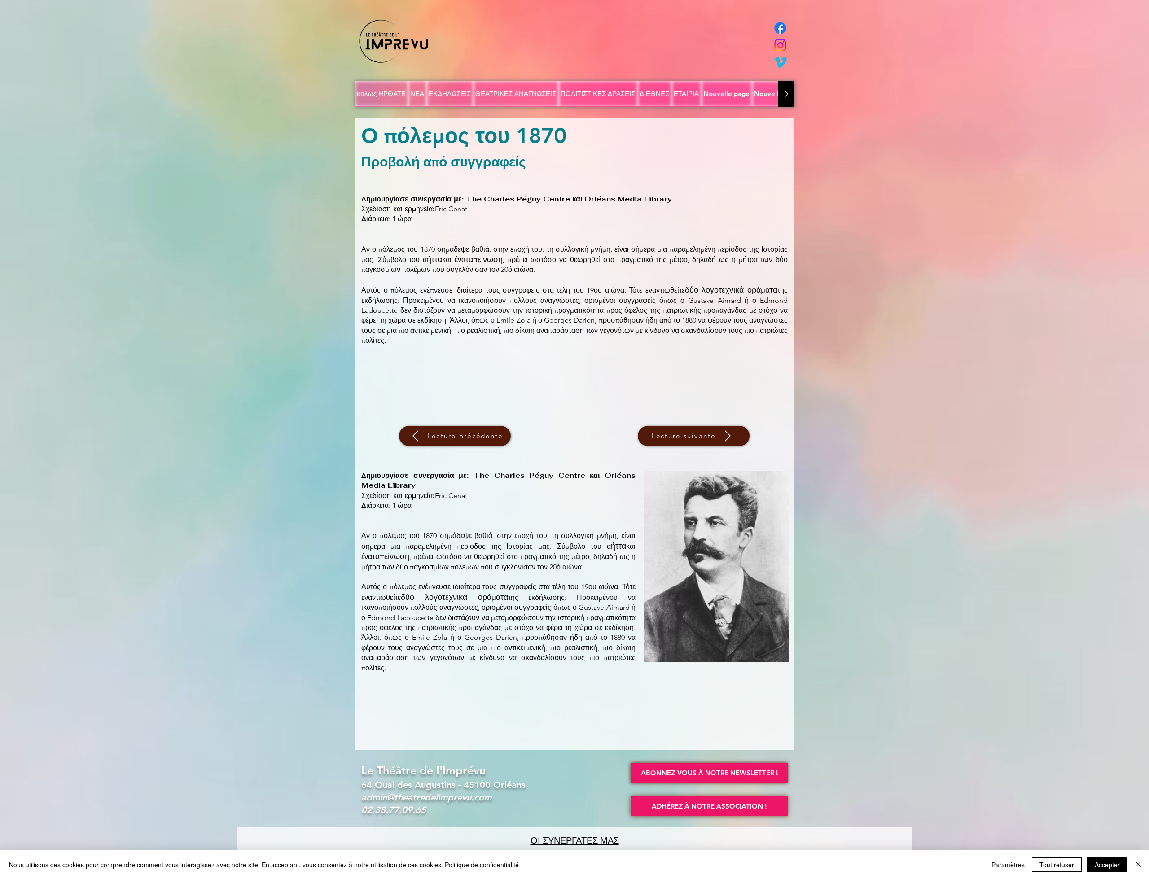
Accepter (1107, 864)
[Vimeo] (780, 62)
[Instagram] (780, 45)
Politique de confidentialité (482, 864)
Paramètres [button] (1008, 864)
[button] (709, 773)
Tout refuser (1056, 864)
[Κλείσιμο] (1138, 864)
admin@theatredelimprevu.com (426, 797)
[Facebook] (780, 28)
